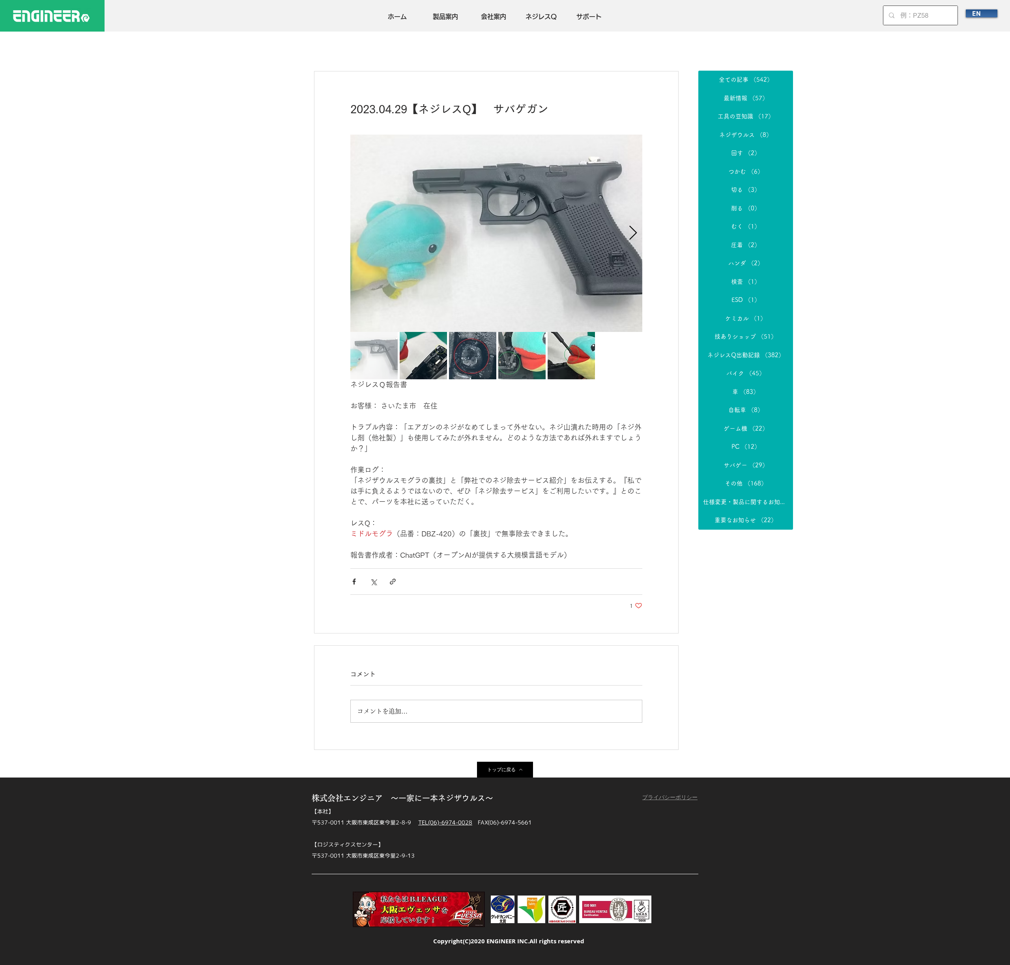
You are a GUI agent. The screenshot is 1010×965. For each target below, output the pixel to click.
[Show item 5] (571, 355)
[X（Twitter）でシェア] (373, 581)
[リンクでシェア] (393, 581)
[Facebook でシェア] (354, 581)
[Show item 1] (374, 355)
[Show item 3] (472, 355)
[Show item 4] (522, 355)
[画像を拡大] (496, 233)
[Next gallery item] (633, 233)
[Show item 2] (423, 355)
